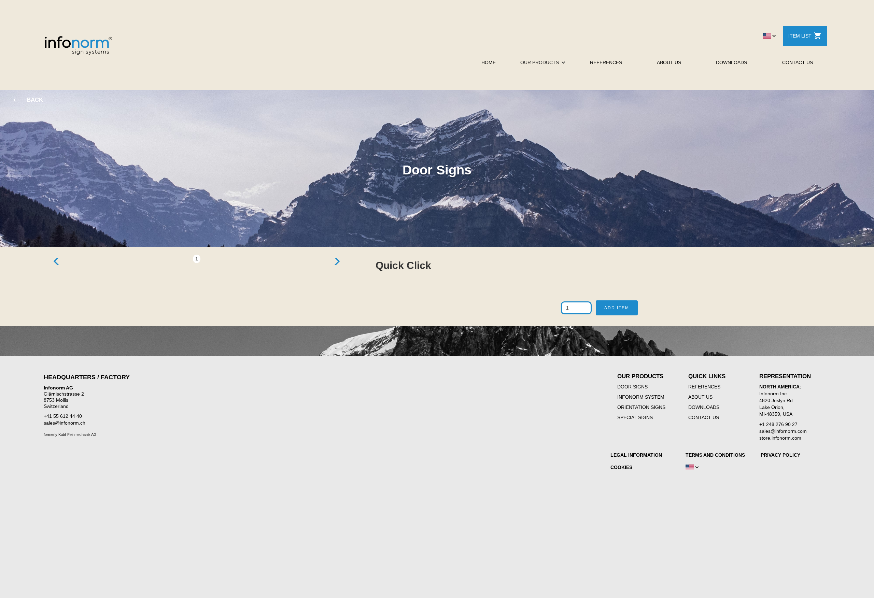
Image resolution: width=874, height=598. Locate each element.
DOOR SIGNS (632, 386)
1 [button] (196, 258)
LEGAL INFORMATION (636, 455)
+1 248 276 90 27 (778, 424)
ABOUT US (669, 62)
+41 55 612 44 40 (63, 416)
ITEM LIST (800, 36)
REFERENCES (606, 62)
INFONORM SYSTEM (640, 397)
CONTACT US (797, 62)
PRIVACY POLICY (780, 455)
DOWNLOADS (731, 62)
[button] (769, 36)
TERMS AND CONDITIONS (715, 455)
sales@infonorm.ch (64, 423)
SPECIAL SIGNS (635, 417)
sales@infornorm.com (783, 431)
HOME (488, 62)
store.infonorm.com (780, 438)
